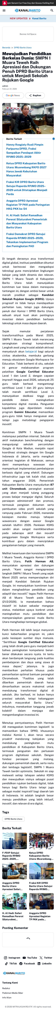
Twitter (48, 957)
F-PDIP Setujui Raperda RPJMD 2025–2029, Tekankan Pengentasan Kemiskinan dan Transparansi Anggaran (11, 856)
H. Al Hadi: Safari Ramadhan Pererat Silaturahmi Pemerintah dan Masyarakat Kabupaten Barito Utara (26, 221)
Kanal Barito (39, 18)
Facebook (29, 963)
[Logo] (28, 973)
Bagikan (37, 95)
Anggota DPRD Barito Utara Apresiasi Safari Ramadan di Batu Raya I (12, 886)
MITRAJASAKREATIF (22, 1006)
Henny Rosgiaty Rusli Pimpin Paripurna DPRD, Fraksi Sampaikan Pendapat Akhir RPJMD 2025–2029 (24, 150)
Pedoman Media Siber (12, 993)
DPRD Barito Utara (13, 819)
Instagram (14, 957)
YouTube (32, 957)
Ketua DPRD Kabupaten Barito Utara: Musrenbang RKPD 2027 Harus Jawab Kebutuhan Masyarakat (26, 169)
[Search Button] (52, 10)
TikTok (13, 963)
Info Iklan (6, 997)
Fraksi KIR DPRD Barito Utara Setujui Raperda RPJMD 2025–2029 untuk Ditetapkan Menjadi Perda (26, 188)
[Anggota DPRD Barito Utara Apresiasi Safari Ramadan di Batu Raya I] (14, 871)
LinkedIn (47, 963)
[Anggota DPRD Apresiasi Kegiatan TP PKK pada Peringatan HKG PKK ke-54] (41, 901)
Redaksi (6, 988)
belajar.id (31, 351)
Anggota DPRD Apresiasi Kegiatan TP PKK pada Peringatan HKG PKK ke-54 (28, 204)
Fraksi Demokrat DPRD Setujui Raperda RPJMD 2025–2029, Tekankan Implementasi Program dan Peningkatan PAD (27, 240)
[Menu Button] (4, 10)
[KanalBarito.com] (28, 10)
